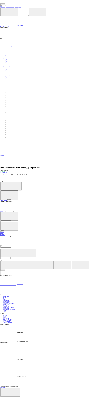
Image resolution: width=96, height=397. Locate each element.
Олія (3, 49)
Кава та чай (5, 305)
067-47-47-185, (20, 25)
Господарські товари (6, 302)
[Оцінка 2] (27, 265)
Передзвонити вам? (4, 27)
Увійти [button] (1, 211)
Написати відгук (3, 172)
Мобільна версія (20, 284)
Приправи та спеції (6, 301)
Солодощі (4, 54)
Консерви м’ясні (6, 40)
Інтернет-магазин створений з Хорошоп (8, 285)
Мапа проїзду (3, 387)
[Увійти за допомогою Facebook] (9, 253)
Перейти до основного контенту (6, 0)
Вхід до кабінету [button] (6, 315)
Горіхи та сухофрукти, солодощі (9, 143)
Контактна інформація (35, 16)
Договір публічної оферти (45, 16)
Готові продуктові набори (18, 16)
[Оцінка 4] (62, 265)
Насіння (4, 145)
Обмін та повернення (27, 16)
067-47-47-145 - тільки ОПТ (5, 26)
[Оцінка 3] (45, 265)
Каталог (2, 16)
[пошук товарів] (9, 12)
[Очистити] (37, 12)
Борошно (4, 45)
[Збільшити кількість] (9, 226)
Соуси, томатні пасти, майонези (9, 303)
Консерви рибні (6, 304)
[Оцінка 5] (80, 265)
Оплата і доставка (10, 16)
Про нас (5, 16)
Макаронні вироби (6, 140)
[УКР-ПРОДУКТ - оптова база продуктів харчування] (5, 274)
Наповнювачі (5, 144)
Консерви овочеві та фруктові (8, 119)
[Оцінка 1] (9, 265)
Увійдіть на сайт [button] (3, 200)
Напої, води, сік (6, 306)
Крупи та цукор (6, 300)
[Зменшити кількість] (9, 216)
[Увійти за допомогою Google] (27, 253)
